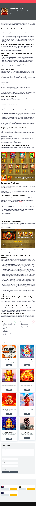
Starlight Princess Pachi (27, 359)
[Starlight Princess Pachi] (27, 357)
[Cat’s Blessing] (9, 381)
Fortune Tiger (9, 408)
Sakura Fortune (27, 408)
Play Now (9, 365)
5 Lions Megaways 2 (9, 432)
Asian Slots (4, 0)
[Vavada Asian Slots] (2, 487)
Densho (27, 432)
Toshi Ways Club (9, 359)
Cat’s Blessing (9, 384)
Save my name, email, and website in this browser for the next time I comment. (15, 469)
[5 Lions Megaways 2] (9, 430)
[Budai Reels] (27, 381)
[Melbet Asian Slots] (20, 487)
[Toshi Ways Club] (9, 357)
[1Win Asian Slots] (2, 493)
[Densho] (27, 430)
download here (21, 201)
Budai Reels (27, 384)
